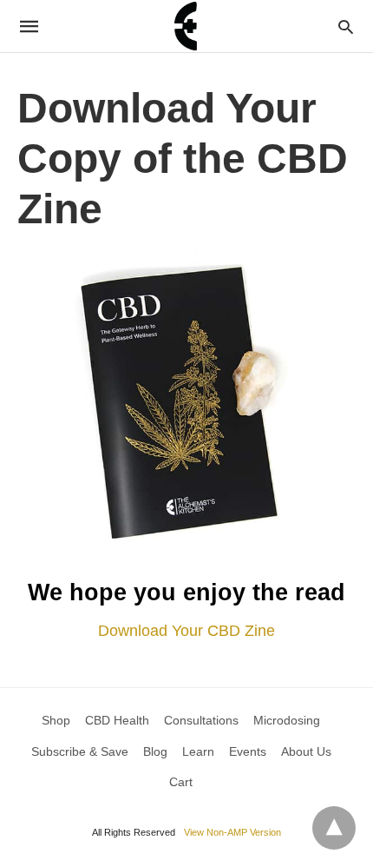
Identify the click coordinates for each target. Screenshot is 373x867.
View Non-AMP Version (232, 832)
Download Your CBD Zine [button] (186, 630)
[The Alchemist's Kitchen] (185, 26)
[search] (346, 26)
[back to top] (334, 828)
